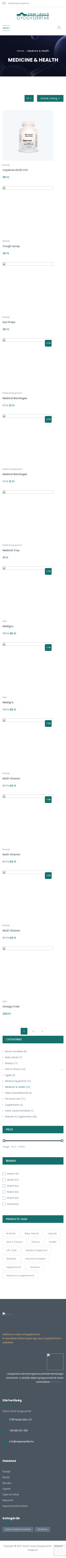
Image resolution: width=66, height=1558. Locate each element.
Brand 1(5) (13, 1173)
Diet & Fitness (13, 1069)
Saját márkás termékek (17, 1529)
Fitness (35, 1241)
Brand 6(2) (13, 1204)
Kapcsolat (8, 1500)
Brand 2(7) (13, 1179)
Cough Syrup (11, 246)
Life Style (11, 1250)
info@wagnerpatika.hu (18, 3)
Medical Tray (11, 550)
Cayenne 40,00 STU (15, 170)
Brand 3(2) (13, 1185)
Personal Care (12, 1098)
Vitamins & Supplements (18, 1116)
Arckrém (42, 1529)
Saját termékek (11, 1494)
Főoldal (6, 1471)
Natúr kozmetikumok (16, 1092)
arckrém (11, 1233)
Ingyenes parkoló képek (15, 1506)
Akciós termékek (14, 1051)
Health (53, 1241)
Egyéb (8, 1075)
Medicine (11, 1258)
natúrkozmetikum (35, 1258)
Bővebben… (57, 1381)
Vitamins (35, 1267)
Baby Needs (11, 1057)
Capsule (52, 1233)
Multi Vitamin (11, 778)
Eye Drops (9, 322)
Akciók (6, 1477)
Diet (5, 621)
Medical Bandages (15, 398)
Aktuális (7, 1483)
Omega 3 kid (11, 1006)
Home (20, 51)
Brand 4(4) (13, 1191)
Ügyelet (7, 1488)
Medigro (8, 626)
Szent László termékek (17, 1110)
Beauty (9, 1063)
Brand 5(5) (13, 1197)
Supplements (12, 1104)
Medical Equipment (15, 1081)
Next (42, 1031)
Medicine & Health (15, 1086)
